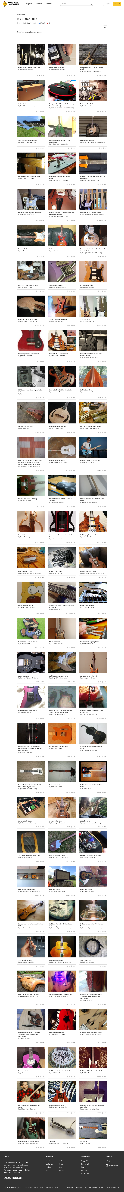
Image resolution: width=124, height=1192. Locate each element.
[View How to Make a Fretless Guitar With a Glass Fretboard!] (93, 340)
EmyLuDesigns (24, 321)
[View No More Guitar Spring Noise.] (93, 628)
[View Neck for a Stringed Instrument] (93, 413)
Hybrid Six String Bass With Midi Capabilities (59, 141)
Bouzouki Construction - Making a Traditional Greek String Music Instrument (91, 996)
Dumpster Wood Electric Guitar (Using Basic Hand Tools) (61, 105)
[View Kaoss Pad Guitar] (31, 663)
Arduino (91, 462)
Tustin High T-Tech (88, 142)
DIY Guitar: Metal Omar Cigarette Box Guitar (30, 391)
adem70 (22, 752)
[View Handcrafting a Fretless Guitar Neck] (31, 163)
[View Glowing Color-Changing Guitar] (93, 447)
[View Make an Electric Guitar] (62, 1092)
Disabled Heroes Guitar (87, 140)
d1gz (83, 607)
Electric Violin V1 (54, 785)
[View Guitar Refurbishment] (93, 592)
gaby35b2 (85, 1109)
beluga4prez (86, 857)
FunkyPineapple (87, 72)
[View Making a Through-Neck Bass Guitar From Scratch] (93, 697)
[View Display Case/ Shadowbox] (31, 876)
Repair (94, 857)
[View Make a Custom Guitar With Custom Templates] (93, 911)
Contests (39, 4)
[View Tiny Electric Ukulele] (31, 947)
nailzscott (85, 537)
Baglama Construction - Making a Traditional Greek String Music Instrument (29, 1035)
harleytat (85, 962)
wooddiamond (24, 251)
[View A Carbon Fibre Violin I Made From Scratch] (93, 733)
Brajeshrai (85, 892)
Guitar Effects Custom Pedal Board (29, 68)
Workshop (49, 1164)
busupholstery (86, 253)
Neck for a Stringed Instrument (90, 426)
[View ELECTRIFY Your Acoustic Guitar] (31, 272)
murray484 (85, 678)
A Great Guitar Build (55, 821)
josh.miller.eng (25, 892)
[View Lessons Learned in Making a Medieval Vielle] (31, 911)
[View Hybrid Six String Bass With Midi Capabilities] (62, 127)
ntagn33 (53, 573)
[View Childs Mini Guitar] (93, 876)
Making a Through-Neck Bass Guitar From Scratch (92, 711)
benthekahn (55, 321)
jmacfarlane (55, 180)
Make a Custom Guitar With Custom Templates (91, 925)
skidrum (22, 142)
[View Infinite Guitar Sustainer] (93, 91)
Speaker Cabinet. (54, 890)
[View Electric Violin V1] (62, 772)
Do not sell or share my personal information (81, 1187)
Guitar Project (53, 249)
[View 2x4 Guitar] (93, 1128)
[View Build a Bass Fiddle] (93, 377)
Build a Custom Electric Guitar (58, 676)
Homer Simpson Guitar (25, 605)
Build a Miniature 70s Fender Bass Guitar (91, 786)
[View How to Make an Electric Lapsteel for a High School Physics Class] (31, 772)
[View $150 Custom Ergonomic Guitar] (31, 127)
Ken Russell (24, 996)
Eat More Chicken (56, 462)
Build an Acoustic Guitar (57, 461)
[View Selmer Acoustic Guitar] (62, 947)
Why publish (85, 1161)
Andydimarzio (24, 215)
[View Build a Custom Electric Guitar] (62, 663)
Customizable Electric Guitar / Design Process (61, 536)
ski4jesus (85, 287)
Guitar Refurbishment (87, 605)
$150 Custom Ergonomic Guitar (28, 140)
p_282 (22, 1073)
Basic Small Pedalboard (56, 68)
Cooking (62, 1161)
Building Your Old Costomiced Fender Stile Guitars (92, 1106)
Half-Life (54, 787)
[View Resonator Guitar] (31, 1058)
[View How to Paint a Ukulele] (62, 1019)
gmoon (84, 321)
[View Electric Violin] (31, 522)
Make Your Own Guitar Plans (27, 710)
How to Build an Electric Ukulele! (90, 213)
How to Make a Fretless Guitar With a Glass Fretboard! (92, 355)
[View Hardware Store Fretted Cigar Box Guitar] (31, 1092)
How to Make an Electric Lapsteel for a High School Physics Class (30, 786)
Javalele (52, 1141)
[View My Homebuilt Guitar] (93, 272)
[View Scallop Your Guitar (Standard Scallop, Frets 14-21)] (62, 592)
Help (82, 1167)
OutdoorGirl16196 (87, 215)
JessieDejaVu (55, 1035)
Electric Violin (22, 535)
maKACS (54, 1073)
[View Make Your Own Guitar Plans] (31, 697)
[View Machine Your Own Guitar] (93, 558)
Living (27, 23)
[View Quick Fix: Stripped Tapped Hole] (93, 842)
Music (34, 23)
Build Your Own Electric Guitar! (28, 319)
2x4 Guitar (83, 1141)
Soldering (66, 996)
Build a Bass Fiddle (86, 390)
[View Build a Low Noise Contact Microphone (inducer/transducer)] (62, 199)
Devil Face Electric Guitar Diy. (27, 499)
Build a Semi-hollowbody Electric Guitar (59, 177)
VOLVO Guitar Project (56, 285)
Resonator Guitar (23, 1071)
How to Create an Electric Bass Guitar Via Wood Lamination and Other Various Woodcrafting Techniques (30, 462)
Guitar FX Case (23, 104)
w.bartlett (54, 644)
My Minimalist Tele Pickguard (58, 747)
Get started (85, 1164)
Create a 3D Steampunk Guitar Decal (30, 213)
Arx (83, 1143)
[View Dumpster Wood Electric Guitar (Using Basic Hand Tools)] (62, 91)
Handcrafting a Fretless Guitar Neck (30, 176)
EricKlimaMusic (56, 996)
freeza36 (54, 749)
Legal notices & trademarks (109, 1187)
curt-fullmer (24, 712)
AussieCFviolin (86, 750)
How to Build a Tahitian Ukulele (28, 995)
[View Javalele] (62, 1128)
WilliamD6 (85, 180)
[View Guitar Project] (62, 236)
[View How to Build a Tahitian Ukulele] (31, 981)
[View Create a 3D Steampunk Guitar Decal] (31, 199)
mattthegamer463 (88, 573)
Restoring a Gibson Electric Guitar (29, 354)
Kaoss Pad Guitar (23, 676)
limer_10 (54, 1107)
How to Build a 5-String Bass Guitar (60, 390)
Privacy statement (43, 1187)
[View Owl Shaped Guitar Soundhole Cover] (62, 1058)
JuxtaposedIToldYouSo (27, 466)
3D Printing (64, 1143)
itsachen (54, 609)
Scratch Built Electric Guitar (58, 319)
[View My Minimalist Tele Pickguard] (62, 733)
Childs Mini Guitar (86, 890)
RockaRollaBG (55, 287)
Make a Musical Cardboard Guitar (91, 1033)
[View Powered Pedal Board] (31, 808)
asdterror (85, 428)
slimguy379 (54, 678)
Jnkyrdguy (54, 428)
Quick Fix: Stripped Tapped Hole (90, 855)
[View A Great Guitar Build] (62, 808)
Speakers (62, 892)
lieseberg (54, 892)
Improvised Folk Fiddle (25, 426)
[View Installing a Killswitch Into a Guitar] (62, 981)
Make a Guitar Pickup (25, 571)
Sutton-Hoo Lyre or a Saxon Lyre (29, 855)
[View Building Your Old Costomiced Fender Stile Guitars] (93, 1092)
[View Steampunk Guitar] (62, 628)
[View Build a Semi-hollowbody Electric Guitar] (62, 163)
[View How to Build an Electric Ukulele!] (93, 199)
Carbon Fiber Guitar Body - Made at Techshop (60, 500)
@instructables (114, 1161)
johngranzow (55, 1143)
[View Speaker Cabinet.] (62, 876)
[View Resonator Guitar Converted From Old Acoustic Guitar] (93, 236)
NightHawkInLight (26, 1109)
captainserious (25, 607)
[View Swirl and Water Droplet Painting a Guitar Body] (62, 911)
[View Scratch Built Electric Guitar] (62, 306)
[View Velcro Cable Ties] (93, 947)
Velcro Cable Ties (85, 960)
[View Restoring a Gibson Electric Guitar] (31, 340)
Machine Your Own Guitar (88, 571)
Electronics (97, 72)
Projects (29, 4)
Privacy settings (57, 1187)
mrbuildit (54, 392)
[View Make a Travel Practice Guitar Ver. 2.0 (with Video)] (93, 163)
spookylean (23, 928)
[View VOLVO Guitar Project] (62, 272)
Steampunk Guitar (55, 642)
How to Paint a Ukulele (56, 1033)
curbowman (86, 644)
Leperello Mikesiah (26, 573)
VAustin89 (23, 287)
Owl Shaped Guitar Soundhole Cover (61, 1071)
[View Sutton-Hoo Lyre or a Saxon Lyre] (31, 842)
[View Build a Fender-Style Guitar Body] (31, 1128)
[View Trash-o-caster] (93, 306)
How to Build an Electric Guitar (59, 354)
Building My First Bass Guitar (89, 535)
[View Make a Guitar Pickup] (31, 558)
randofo (84, 462)
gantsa (84, 1000)
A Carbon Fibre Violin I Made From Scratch (91, 748)
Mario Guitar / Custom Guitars (27, 642)
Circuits (48, 1161)
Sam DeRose (55, 356)
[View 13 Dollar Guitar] (93, 808)
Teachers (49, 4)
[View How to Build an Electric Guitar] (62, 340)
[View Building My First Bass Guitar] (93, 522)
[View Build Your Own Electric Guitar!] (31, 306)
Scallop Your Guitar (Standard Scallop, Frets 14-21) (61, 606)
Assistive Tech (100, 142)
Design (48, 1167)
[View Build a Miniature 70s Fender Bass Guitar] (93, 772)
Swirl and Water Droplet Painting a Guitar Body (60, 925)
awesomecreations (57, 108)
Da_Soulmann (55, 714)
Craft (47, 1170)
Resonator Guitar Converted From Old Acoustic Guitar (92, 250)
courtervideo (86, 392)
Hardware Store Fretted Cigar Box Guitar (29, 1106)
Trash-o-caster (85, 319)
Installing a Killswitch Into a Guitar (60, 995)
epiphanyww (86, 823)
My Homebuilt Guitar (87, 285)
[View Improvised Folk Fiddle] (31, 413)
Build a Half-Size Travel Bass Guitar (91, 1071)
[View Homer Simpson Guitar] (31, 592)
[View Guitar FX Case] (31, 91)
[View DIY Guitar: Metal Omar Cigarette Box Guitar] (31, 377)
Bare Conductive (87, 1035)
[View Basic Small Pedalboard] (62, 54)
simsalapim (23, 962)
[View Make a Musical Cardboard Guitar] (93, 1019)
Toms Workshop (25, 537)
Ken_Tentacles (55, 857)
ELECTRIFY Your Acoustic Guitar (28, 285)
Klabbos (22, 823)
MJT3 (84, 789)
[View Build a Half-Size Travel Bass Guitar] (93, 1058)
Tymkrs (22, 394)
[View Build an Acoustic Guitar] (62, 447)
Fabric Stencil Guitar (56, 571)
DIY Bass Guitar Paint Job (88, 676)
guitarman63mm (87, 358)
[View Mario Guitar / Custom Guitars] (31, 628)
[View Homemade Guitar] (31, 236)
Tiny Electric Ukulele (25, 960)
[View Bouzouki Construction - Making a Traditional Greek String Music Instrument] (93, 981)
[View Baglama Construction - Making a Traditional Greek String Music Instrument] (31, 1019)
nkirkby (22, 428)
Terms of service (29, 1187)
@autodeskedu (114, 1165)
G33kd (22, 644)
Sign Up (117, 4)
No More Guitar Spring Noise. (89, 642)
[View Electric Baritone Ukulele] (62, 842)
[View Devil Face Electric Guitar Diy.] (31, 485)
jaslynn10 (23, 789)
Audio (66, 217)
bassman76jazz (25, 678)
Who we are (85, 1173)
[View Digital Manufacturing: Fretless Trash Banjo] (93, 485)
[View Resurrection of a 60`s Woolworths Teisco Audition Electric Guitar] (62, 697)
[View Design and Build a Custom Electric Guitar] (93, 54)
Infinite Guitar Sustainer (88, 104)
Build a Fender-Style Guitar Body (29, 1141)
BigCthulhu (23, 857)
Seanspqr (54, 823)
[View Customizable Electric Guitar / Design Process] (62, 522)
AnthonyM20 (55, 144)
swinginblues (55, 70)
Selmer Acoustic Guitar (56, 960)
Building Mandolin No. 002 (57, 426)
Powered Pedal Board (25, 821)
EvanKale (85, 106)
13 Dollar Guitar (85, 821)
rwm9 (53, 251)
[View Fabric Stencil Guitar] (62, 558)
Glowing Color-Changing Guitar (90, 461)
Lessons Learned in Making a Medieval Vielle (30, 925)
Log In (107, 4)
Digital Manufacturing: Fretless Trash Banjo (92, 500)
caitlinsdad (23, 70)
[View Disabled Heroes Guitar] (93, 127)
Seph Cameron (86, 714)
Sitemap (84, 1170)
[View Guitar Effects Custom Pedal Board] (31, 54)
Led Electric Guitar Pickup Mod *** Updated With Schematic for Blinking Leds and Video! (30, 748)
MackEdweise (24, 178)
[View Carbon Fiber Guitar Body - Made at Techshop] (62, 485)
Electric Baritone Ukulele (57, 855)
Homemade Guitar (24, 249)
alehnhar (54, 539)
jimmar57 (23, 356)
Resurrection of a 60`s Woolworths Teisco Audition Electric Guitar (60, 711)
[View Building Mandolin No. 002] (62, 413)
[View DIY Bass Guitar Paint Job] (93, 663)
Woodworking (31, 106)
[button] (105, 27)
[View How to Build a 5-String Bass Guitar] (62, 377)
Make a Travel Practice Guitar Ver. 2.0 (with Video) (92, 177)
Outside (61, 1167)
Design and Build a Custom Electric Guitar (91, 69)
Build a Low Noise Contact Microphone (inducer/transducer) (61, 214)
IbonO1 (22, 106)
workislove (54, 503)
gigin (21, 23)
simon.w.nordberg (57, 217)
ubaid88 (22, 501)
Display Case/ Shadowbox (26, 890)
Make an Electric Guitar (56, 1105)
